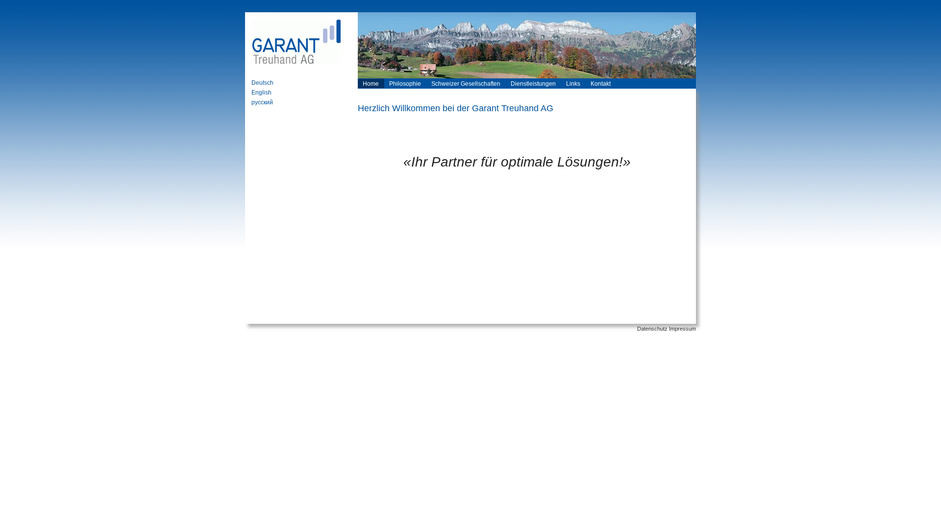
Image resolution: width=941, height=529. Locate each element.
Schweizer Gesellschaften (465, 83)
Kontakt (601, 83)
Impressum (682, 329)
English (261, 92)
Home (371, 83)
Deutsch (262, 82)
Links (573, 83)
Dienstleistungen (533, 83)
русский (262, 102)
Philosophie (405, 83)
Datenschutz (652, 329)
